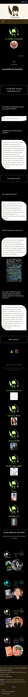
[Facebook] (23, 2)
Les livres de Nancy (14, 490)
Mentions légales (5, 693)
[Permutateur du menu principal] (3, 21)
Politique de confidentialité (8, 691)
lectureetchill (14, 439)
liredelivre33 (14, 515)
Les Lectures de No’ (14, 389)
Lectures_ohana (14, 414)
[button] (26, 21)
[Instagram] (26, 2)
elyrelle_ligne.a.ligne (14, 465)
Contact (3, 689)
